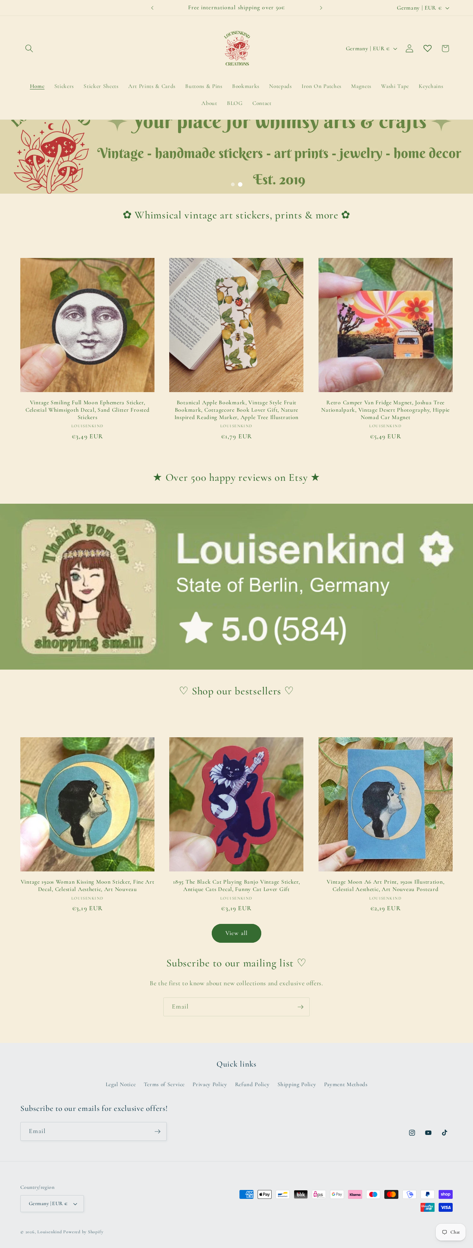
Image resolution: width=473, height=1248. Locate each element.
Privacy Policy (210, 1084)
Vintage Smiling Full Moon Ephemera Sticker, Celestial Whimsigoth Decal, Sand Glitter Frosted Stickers (87, 410)
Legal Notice (121, 1084)
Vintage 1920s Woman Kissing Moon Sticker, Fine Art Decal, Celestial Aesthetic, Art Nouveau (87, 885)
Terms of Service (164, 1084)
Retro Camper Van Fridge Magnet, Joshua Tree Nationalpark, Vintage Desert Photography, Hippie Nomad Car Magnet (385, 410)
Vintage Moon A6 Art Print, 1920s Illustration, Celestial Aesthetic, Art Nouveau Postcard (385, 885)
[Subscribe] (300, 1007)
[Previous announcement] (152, 8)
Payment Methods (346, 1084)
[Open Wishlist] (427, 48)
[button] (29, 48)
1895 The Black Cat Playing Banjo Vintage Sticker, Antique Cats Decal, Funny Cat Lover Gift (236, 885)
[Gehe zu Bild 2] (240, 184)
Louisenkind (49, 1231)
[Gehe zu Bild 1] (233, 184)
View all (236, 933)
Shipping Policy (297, 1084)
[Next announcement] (321, 8)
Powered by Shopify (83, 1231)
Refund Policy (252, 1084)
